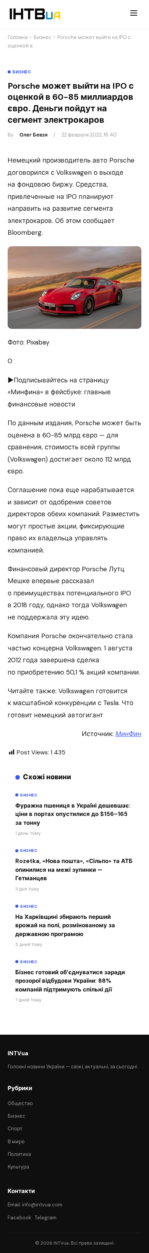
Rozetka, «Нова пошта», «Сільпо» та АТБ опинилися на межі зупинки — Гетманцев (74, 869)
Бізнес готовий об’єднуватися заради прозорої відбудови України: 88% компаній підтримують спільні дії (70, 981)
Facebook (19, 1217)
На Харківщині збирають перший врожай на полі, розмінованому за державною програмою (65, 925)
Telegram (46, 1217)
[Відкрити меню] (133, 14)
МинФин (128, 734)
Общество (20, 1103)
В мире (16, 1141)
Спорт (15, 1128)
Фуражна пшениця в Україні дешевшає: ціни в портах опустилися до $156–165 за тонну (73, 814)
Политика (19, 1154)
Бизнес (42, 37)
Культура (18, 1167)
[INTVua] (35, 14)
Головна (18, 37)
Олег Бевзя (33, 135)
